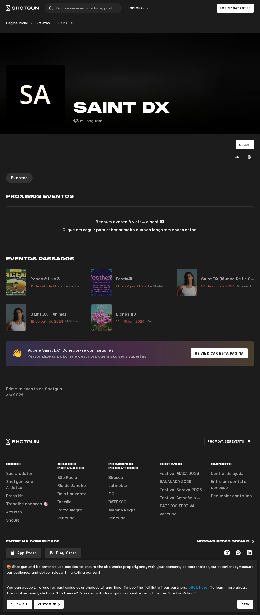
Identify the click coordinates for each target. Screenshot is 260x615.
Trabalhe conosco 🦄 (27, 504)
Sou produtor (19, 473)
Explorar (136, 8)
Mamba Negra (122, 510)
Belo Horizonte (72, 493)
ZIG (111, 493)
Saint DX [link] (65, 23)
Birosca (115, 477)
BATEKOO (117, 501)
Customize (47, 604)
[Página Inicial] (22, 8)
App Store (27, 552)
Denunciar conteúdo (231, 495)
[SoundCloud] (237, 157)
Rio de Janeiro (71, 485)
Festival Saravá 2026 (181, 489)
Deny (245, 604)
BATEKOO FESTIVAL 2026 (184, 506)
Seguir (245, 145)
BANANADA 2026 (175, 481)
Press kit (14, 495)
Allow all (19, 604)
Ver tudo (65, 518)
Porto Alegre (69, 510)
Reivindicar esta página (219, 353)
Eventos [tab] (19, 177)
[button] (245, 144)
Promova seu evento (226, 441)
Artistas (43, 23)
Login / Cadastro (235, 8)
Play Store (66, 552)
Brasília (64, 501)
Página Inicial (17, 23)
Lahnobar (117, 485)
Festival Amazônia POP (182, 497)
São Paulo (67, 477)
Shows (12, 520)
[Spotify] (249, 157)
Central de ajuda (227, 473)
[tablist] (130, 178)
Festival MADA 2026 (179, 473)
